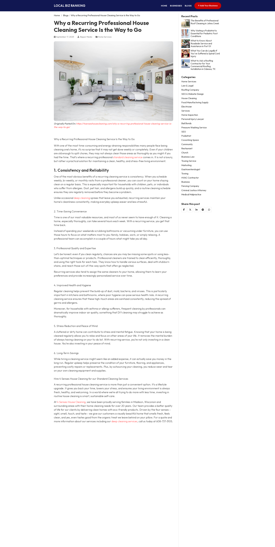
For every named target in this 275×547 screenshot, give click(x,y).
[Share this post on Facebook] (183, 209)
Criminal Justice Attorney (193, 190)
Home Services (105, 37)
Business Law (188, 156)
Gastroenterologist (190, 169)
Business (185, 182)
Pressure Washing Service (194, 127)
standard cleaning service (127, 157)
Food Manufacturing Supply (194, 102)
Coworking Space (190, 140)
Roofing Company (190, 89)
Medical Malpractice (191, 194)
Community (187, 144)
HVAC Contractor (190, 177)
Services (185, 110)
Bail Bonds (186, 123)
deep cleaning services (124, 421)
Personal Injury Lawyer (192, 119)
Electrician (186, 106)
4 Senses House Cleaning (71, 402)
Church (184, 152)
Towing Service (188, 161)
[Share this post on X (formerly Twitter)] (190, 209)
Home (164, 5)
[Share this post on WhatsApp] (209, 209)
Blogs (188, 5)
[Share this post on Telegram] (202, 209)
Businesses (176, 5)
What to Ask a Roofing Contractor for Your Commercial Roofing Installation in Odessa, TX (203, 64)
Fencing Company (190, 186)
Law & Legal (187, 85)
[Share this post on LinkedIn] (196, 209)
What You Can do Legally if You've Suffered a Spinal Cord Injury (205, 53)
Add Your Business (209, 5)
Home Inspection (189, 115)
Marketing (186, 165)
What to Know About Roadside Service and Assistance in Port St (201, 43)
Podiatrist (186, 135)
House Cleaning (189, 98)
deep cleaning (82, 198)
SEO (183, 131)
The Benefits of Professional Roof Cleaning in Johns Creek (205, 22)
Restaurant (186, 148)
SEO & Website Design (192, 94)
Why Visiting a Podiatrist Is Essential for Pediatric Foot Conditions (204, 33)
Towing (184, 173)
